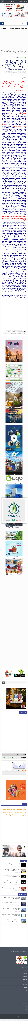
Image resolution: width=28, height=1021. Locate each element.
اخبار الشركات (24, 990)
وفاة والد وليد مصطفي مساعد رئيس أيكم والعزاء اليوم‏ (12, 864)
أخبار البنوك (25, 970)
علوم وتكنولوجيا (24, 993)
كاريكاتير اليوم (24, 1004)
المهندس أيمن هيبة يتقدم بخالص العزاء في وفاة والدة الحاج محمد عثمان (11, 875)
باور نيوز (8, 72)
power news (17, 72)
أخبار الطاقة (10, 71)
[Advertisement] (14, 39)
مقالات (26, 996)
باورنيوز (5, 72)
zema (23, 71)
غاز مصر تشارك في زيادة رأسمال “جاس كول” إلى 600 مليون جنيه (11, 897)
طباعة (17, 74)
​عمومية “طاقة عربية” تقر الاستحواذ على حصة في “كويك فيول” (11, 909)
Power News (7, 1016)
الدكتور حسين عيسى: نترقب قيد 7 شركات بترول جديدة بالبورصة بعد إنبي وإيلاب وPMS (11, 903)
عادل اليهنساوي (23, 73)
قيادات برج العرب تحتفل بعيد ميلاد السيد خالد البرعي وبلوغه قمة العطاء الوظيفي (11, 870)
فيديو (26, 1001)
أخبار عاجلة (6, 71)
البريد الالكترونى (11, 74)
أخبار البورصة (25, 984)
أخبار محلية (25, 976)
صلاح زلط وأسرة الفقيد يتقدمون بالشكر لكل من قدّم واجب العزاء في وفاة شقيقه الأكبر (11, 888)
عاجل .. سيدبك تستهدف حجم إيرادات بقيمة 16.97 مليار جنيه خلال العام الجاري (11, 920)
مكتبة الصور (25, 1007)
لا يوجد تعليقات (23, 74)
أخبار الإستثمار (24, 968)
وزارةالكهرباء (18, 73)
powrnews (22, 72)
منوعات (26, 1009)
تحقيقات (25, 987)
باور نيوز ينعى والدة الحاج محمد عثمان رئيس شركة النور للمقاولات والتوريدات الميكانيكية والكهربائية (12, 882)
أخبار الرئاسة (25, 979)
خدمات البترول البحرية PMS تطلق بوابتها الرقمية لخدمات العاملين (11, 914)
